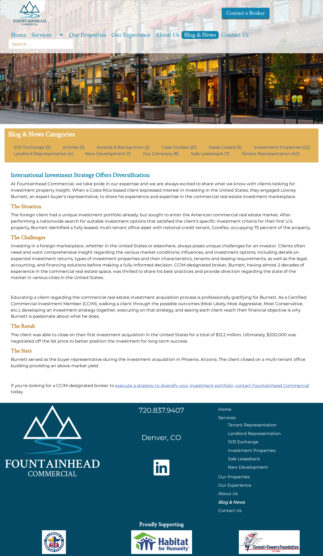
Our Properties (87, 35)
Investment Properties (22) (282, 147)
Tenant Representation (252, 425)
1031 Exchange (243, 441)
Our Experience (130, 35)
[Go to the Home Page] (29, 12)
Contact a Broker (245, 13)
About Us (167, 35)
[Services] (60, 35)
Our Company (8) (161, 153)
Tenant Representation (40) (270, 153)
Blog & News (200, 35)
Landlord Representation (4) (44, 153)
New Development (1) (108, 153)
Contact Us (235, 35)
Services (41, 35)
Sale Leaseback (244, 458)
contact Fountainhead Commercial (272, 385)
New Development (248, 467)
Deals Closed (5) (226, 147)
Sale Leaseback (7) (210, 153)
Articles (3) (74, 147)
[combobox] (41, 44)
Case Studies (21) (180, 147)
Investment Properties (252, 450)
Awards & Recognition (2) (124, 147)
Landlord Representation (254, 433)
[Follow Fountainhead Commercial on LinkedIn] (161, 467)
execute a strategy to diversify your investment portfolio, (174, 385)
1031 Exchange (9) (33, 147)
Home (18, 35)
